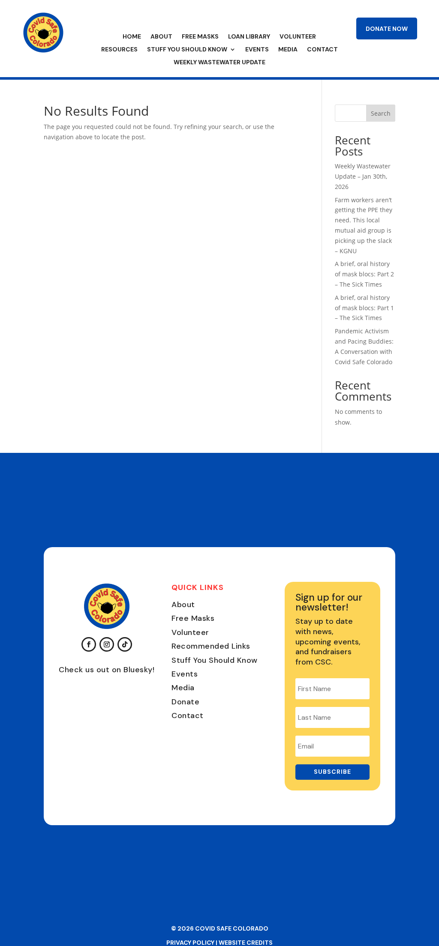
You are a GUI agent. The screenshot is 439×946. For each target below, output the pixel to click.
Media (288, 49)
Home (132, 36)
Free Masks (200, 36)
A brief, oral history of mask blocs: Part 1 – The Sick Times (364, 307)
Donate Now (387, 29)
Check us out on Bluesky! (106, 670)
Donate (185, 702)
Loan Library (249, 36)
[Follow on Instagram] (106, 644)
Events (257, 49)
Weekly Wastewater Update (219, 62)
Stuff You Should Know (187, 49)
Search (381, 113)
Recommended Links (210, 646)
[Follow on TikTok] (124, 644)
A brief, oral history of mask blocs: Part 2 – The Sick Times (364, 274)
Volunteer (298, 36)
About (161, 36)
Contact (322, 49)
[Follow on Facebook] (88, 644)
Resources (119, 49)
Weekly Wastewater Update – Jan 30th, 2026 (363, 176)
